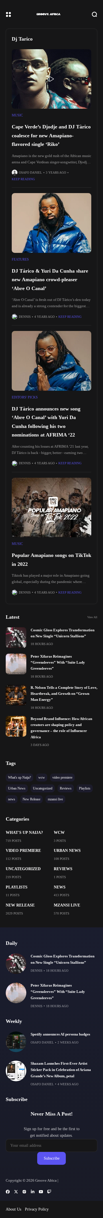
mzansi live (67, 905)
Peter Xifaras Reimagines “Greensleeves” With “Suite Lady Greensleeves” (58, 662)
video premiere (23, 850)
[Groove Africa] (51, 14)
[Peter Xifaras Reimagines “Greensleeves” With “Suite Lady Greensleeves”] (16, 664)
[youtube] (41, 1192)
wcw (59, 832)
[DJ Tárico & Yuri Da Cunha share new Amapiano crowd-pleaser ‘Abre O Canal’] (51, 223)
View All (92, 617)
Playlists (16, 887)
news (60, 887)
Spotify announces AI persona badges (60, 1034)
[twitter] (16, 1192)
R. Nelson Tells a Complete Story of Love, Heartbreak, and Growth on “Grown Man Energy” (64, 694)
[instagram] (24, 1192)
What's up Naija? (24, 832)
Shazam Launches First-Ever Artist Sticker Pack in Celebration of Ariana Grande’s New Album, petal (61, 1070)
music (17, 115)
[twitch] (49, 1192)
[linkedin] (33, 1192)
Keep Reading (23, 179)
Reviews (63, 869)
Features (20, 259)
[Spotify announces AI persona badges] (16, 1041)
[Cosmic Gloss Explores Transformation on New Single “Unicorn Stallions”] (16, 637)
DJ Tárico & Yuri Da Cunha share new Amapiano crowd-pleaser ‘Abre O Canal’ (50, 279)
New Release (20, 905)
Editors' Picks (25, 397)
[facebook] (8, 1192)
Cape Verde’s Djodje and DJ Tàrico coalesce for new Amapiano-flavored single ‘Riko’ (51, 135)
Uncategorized (23, 869)
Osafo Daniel (30, 172)
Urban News (67, 850)
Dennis (25, 316)
